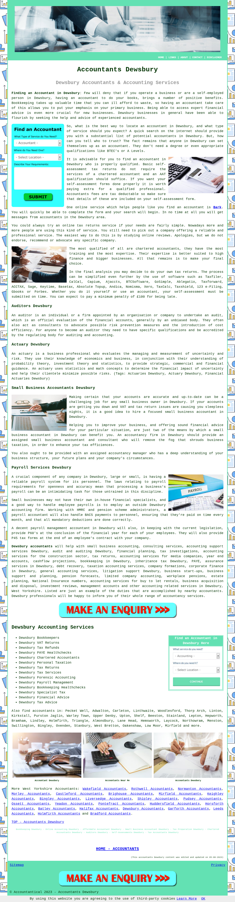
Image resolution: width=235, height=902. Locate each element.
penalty (122, 297)
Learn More (187, 899)
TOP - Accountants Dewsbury (38, 822)
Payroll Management (55, 682)
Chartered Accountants (58, 658)
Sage (32, 287)
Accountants (66, 789)
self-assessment (189, 292)
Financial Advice (53, 697)
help (64, 118)
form (99, 212)
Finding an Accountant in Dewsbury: (47, 93)
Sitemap (17, 865)
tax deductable (124, 194)
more (195, 726)
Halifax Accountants (98, 809)
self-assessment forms (88, 184)
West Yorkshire (37, 789)
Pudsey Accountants (202, 799)
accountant (88, 98)
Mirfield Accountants (180, 794)
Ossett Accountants (30, 804)
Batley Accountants (56, 809)
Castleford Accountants (79, 794)
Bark (217, 207)
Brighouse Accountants (131, 794)
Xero (148, 287)
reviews (163, 235)
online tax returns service (89, 225)
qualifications (81, 151)
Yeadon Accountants (74, 804)
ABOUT (184, 57)
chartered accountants (157, 249)
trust (114, 141)
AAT (163, 174)
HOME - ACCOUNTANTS (117, 849)
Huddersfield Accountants (175, 804)
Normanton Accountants (199, 789)
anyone (175, 141)
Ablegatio (186, 282)
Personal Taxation (54, 662)
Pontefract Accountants (121, 804)
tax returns (186, 272)
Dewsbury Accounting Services (53, 627)
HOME (161, 57)
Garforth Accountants (188, 809)
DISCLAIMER (214, 57)
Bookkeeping (23, 103)
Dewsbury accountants (32, 546)
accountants (51, 217)
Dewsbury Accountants (143, 809)
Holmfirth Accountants (59, 814)
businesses (122, 259)
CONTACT (197, 57)
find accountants (38, 711)
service (80, 131)
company (167, 230)
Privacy (218, 865)
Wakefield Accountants (104, 789)
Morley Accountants (31, 794)
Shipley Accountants (158, 799)
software (176, 277)
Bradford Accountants (110, 814)
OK (203, 899)
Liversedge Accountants (109, 799)
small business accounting (113, 546)
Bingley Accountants (60, 799)
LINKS (172, 57)
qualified (129, 164)
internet (184, 131)
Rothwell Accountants (152, 789)
